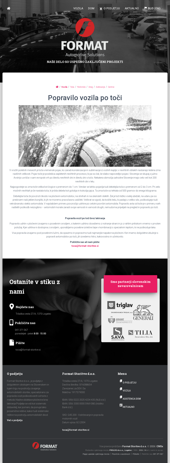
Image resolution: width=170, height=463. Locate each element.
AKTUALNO (128, 407)
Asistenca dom (132, 398)
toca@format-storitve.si (85, 246)
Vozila (127, 390)
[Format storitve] (8, 8)
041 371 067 (21, 330)
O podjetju (129, 382)
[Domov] (57, 87)
